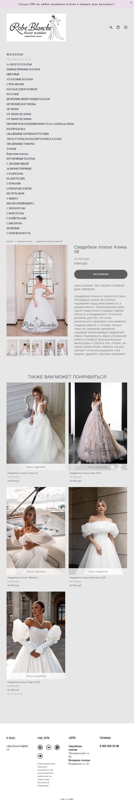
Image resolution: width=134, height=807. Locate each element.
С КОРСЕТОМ (15, 213)
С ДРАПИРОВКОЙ (18, 163)
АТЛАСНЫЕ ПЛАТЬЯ (20, 79)
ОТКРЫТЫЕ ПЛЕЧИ (19, 188)
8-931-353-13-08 (109, 746)
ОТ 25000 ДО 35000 (19, 114)
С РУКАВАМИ (15, 84)
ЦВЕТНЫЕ (13, 74)
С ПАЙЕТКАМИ (16, 218)
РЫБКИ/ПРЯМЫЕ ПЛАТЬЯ (23, 69)
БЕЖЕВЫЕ (13, 228)
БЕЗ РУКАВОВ (15, 193)
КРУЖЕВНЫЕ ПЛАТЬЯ (21, 158)
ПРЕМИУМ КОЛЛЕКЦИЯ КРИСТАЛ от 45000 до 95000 (40, 123)
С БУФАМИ (14, 183)
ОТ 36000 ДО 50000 (19, 119)
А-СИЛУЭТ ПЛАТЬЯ (19, 64)
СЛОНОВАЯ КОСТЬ (19, 233)
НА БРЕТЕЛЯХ (16, 178)
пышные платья (24, 241)
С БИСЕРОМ (14, 223)
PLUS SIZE (13, 94)
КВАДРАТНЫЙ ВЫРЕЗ (20, 203)
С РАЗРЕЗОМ (15, 173)
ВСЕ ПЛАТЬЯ (15, 54)
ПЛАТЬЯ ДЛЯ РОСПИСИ (22, 89)
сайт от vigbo (67, 799)
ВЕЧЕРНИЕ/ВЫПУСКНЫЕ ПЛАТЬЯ (28, 99)
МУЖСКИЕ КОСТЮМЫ (21, 104)
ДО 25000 (12, 109)
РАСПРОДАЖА (16, 128)
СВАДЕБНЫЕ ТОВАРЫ (20, 143)
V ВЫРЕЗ (12, 198)
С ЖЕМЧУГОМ (16, 208)
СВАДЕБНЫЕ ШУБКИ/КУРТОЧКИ (28, 133)
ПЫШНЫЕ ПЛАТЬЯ (19, 59)
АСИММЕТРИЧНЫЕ (19, 168)
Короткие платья (17, 153)
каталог (10, 241)
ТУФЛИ (11, 148)
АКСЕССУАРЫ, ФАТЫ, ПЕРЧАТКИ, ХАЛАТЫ (34, 138)
